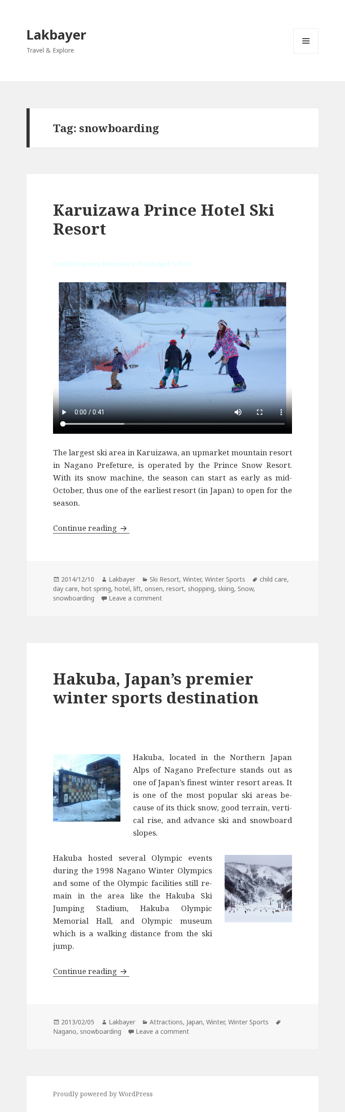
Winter (192, 579)
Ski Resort (164, 579)
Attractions (166, 1022)
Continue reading (91, 528)
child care (273, 579)
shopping (201, 588)
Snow (245, 588)
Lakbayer (56, 34)
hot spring (96, 588)
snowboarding (73, 598)
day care (65, 588)
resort (175, 588)
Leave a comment (135, 598)
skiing (226, 588)
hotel (122, 588)
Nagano (64, 1031)
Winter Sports (225, 579)
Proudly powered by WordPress (103, 1094)
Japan (194, 1022)
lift (137, 588)
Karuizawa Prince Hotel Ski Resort (163, 219)
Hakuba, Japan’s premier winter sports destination (156, 688)
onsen (154, 588)
